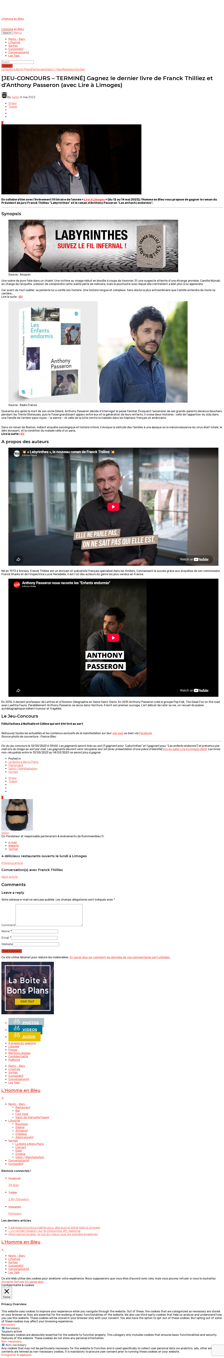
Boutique (21, 1124)
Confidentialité (18, 1056)
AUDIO (28, 1037)
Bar (17, 1110)
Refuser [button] (19, 1281)
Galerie (19, 1127)
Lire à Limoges (94, 199)
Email (6, 937)
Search (7, 65)
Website (7, 944)
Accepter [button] (7, 1281)
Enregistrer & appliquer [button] (16, 1355)
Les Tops (14, 55)
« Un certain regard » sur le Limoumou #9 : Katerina (44, 1231)
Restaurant (22, 1107)
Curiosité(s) (15, 49)
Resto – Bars (16, 39)
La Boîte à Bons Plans (16, 69)
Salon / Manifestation (60, 69)
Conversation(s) (18, 52)
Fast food (21, 1114)
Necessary (13, 1328)
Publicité (14, 1059)
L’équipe (13, 1046)
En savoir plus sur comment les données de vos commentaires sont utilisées (120, 957)
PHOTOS (30, 1023)
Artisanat (21, 1130)
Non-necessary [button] (11, 1341)
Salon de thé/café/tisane (32, 1117)
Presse (12, 1050)
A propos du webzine (22, 1043)
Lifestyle (14, 42)
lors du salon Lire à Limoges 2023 (185, 749)
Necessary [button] (8, 1324)
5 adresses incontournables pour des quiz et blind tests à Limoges (54, 1227)
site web (117, 733)
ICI (22, 434)
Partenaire (38, 69)
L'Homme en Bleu (20, 1090)
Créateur (21, 1134)
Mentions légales (19, 1053)
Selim (15, 97)
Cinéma (20, 1154)
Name (6, 931)
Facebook (145, 733)
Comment (8, 925)
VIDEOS (29, 1030)
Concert (20, 1147)
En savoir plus (34, 1281)
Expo (18, 1150)
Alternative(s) (24, 1137)
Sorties (13, 45)
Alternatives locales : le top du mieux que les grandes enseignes (53, 1234)
